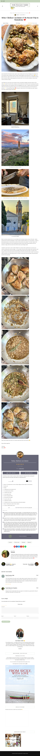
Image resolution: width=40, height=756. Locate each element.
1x (27, 481)
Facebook (4, 1)
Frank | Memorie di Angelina (11, 588)
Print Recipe (18, 23)
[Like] (15, 547)
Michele (18, 14)
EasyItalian (23, 542)
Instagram (2, 1)
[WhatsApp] (25, 547)
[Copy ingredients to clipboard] (12, 481)
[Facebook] (17, 547)
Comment (3, 606)
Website (27, 616)
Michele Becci (21, 468)
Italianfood (29, 542)
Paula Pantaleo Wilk (10, 575)
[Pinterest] (21, 547)
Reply (37, 575)
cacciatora (10, 542)
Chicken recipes (17, 542)
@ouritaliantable (29, 536)
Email (15, 616)
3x (30, 481)
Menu (38, 6)
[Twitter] (19, 547)
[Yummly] (23, 547)
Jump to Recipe (5, 23)
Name (2, 616)
